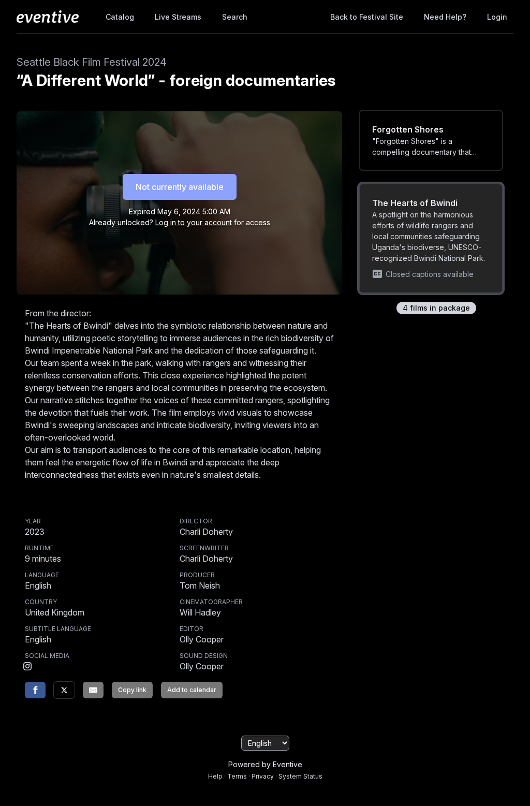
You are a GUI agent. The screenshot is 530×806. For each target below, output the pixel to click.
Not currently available (180, 187)
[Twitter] (64, 690)
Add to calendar (191, 690)
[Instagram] (27, 667)
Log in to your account (193, 222)
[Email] (93, 690)
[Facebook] (35, 690)
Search (234, 16)
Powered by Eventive (265, 764)
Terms (237, 776)
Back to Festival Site (366, 16)
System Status (300, 776)
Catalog (120, 16)
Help (215, 776)
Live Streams (178, 16)
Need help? (445, 16)
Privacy (263, 776)
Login (497, 16)
